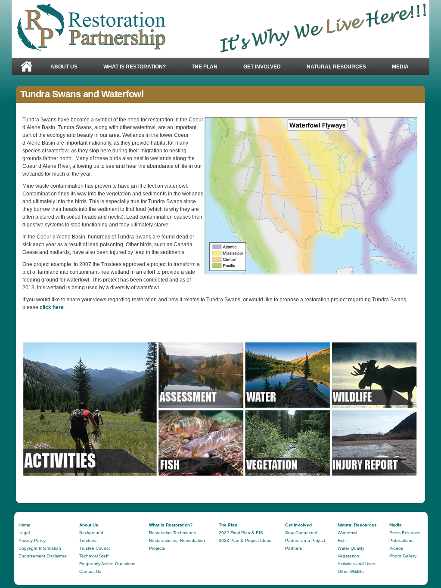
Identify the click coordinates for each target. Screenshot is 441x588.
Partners (293, 548)
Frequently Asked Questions (107, 563)
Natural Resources (330, 67)
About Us (57, 67)
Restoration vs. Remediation (177, 540)
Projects (157, 548)
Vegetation (348, 556)
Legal (24, 532)
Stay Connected (301, 532)
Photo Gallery (402, 556)
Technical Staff (94, 556)
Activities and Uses (356, 563)
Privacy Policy (32, 540)
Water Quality (351, 548)
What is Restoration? (128, 67)
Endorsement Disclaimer (42, 556)
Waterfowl (347, 532)
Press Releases (404, 532)
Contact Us (90, 571)
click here (51, 307)
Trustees (87, 540)
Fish (342, 540)
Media (394, 67)
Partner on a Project (305, 540)
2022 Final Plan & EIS (241, 532)
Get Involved (255, 67)
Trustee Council (94, 548)
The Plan (198, 67)
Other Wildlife (351, 571)
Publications (401, 540)
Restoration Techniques (172, 532)
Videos (396, 548)
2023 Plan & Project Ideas (245, 540)
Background (91, 532)
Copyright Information (40, 548)
